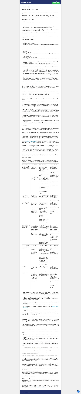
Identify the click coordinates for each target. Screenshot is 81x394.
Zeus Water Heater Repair (26, 12)
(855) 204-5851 (56, 2)
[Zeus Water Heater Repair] (26, 2)
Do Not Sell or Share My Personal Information (31, 141)
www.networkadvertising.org (40, 81)
